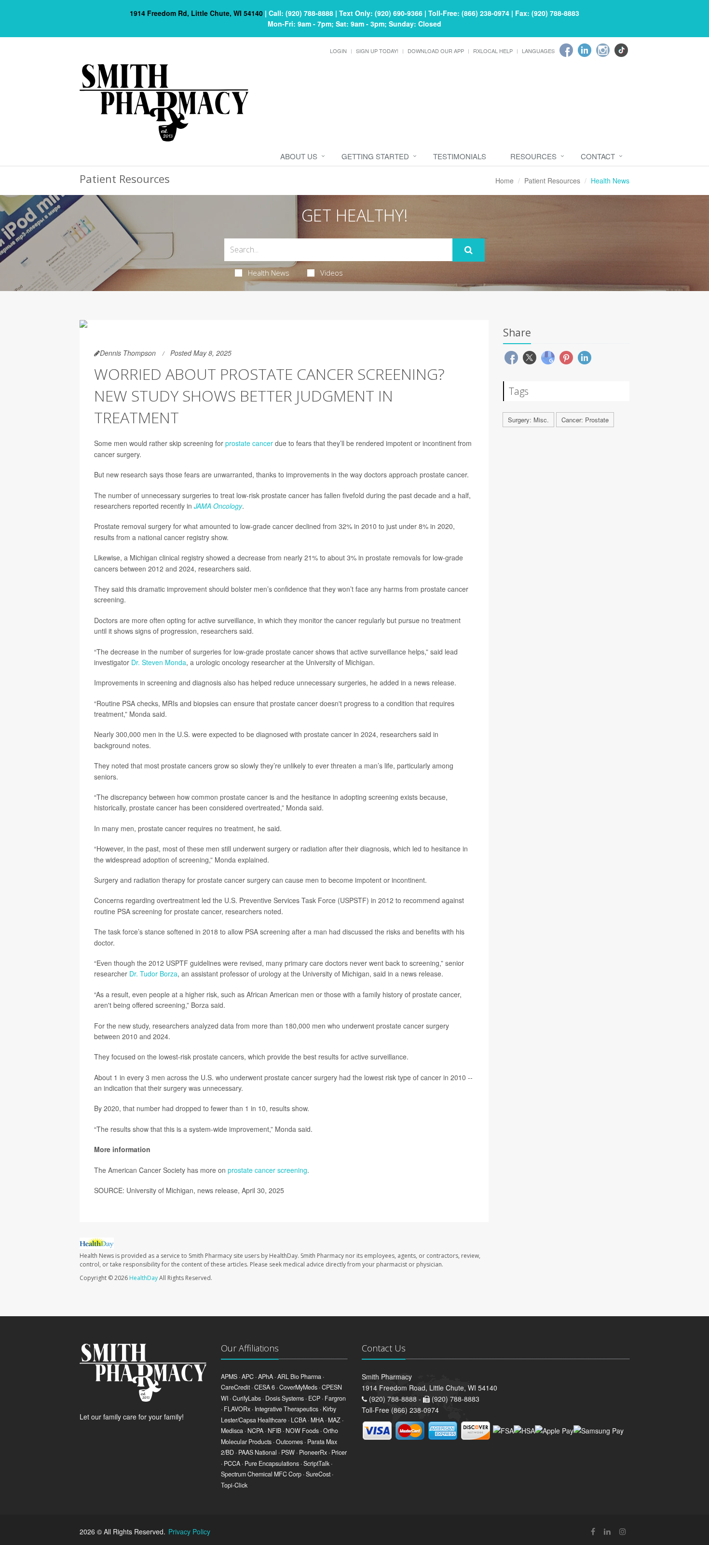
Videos (331, 273)
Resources (533, 156)
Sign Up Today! (377, 51)
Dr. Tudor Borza (153, 973)
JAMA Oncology (218, 506)
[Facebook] (566, 50)
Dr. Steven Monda (158, 662)
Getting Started (375, 156)
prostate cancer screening (267, 1170)
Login (338, 51)
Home (504, 180)
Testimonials (459, 156)
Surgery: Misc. (528, 419)
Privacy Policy (189, 1531)
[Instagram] (603, 50)
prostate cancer (249, 443)
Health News (268, 273)
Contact (598, 156)
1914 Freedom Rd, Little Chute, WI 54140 (196, 13)
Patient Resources (552, 180)
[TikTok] (621, 50)
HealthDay (143, 1278)
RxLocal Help (493, 51)
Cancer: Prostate (585, 419)
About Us (298, 156)
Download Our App (436, 51)
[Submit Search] (468, 250)
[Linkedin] (584, 50)
